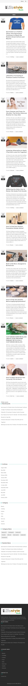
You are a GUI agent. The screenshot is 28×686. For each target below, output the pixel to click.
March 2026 (3, 472)
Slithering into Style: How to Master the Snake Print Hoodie (14, 424)
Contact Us (3, 676)
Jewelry (12, 358)
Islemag (8, 683)
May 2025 (3, 492)
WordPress (18, 683)
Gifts (2, 516)
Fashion (12, 92)
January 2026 (4, 477)
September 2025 (4, 487)
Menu (22, 1)
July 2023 (3, 495)
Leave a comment (20, 56)
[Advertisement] (10, 446)
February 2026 (4, 475)
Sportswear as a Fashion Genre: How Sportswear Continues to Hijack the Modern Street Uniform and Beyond (15, 35)
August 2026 (4, 467)
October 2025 (4, 485)
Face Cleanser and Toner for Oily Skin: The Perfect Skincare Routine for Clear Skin (16, 113)
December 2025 (4, 480)
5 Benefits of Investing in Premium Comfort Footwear (12, 412)
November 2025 (4, 482)
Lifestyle (12, 170)
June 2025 (3, 490)
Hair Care (12, 396)
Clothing (12, 56)
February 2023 (4, 497)
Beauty (11, 131)
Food (2, 513)
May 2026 (3, 470)
